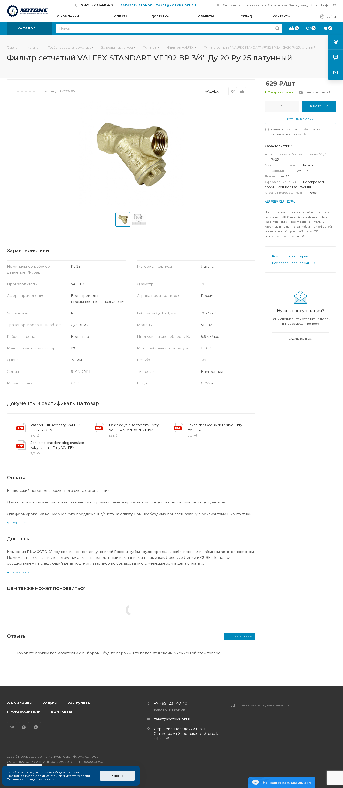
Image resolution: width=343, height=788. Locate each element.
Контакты (61, 712)
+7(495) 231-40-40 (96, 5)
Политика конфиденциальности (264, 705)
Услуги (50, 703)
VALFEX (212, 91)
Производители (23, 712)
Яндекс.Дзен (36, 727)
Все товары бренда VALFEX (294, 263)
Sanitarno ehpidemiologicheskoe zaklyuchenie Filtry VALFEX (57, 445)
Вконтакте (12, 727)
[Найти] (277, 28)
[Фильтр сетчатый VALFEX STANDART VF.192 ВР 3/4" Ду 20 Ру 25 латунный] (131, 153)
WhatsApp (24, 727)
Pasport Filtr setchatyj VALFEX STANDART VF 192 (55, 427)
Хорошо (117, 775)
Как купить (79, 703)
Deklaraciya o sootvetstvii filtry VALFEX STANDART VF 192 (134, 427)
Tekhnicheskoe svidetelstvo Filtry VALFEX (215, 427)
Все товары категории (290, 256)
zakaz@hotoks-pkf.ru (176, 5)
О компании (19, 703)
